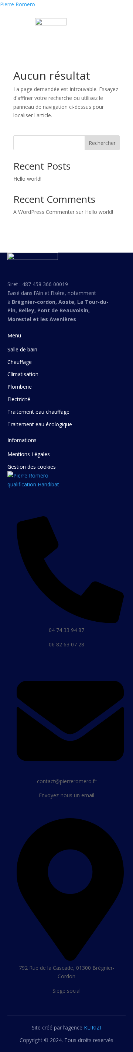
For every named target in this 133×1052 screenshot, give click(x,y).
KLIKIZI (92, 1027)
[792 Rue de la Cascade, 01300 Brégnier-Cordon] (70, 958)
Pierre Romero (17, 4)
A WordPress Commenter (44, 211)
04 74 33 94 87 (66, 629)
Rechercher (102, 142)
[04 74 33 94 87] (70, 620)
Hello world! (27, 178)
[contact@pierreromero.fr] (70, 771)
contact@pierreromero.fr (66, 781)
